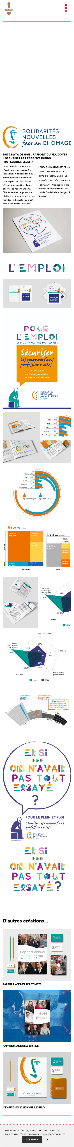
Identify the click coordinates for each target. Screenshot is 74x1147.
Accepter (32, 1139)
